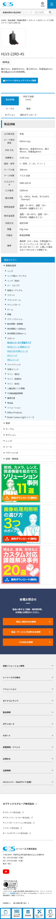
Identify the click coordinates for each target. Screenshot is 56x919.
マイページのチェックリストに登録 (20, 80)
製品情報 (11, 20)
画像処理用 (21, 20)
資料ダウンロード (28, 114)
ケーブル (10, 108)
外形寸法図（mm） (28, 98)
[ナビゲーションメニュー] (51, 4)
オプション (10, 114)
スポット (32, 20)
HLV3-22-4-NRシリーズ (17, 351)
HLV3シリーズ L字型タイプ (19, 342)
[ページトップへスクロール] (51, 914)
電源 (28, 108)
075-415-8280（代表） (15, 857)
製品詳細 (10, 99)
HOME (3, 20)
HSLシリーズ (13, 359)
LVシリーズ (12, 355)
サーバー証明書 (9, 893)
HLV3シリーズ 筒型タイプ (18, 346)
